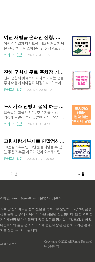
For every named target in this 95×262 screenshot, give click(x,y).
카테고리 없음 (13, 55)
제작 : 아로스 (8, 244)
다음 (81, 174)
